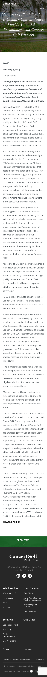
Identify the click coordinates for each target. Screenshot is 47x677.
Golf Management (10, 625)
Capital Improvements (9, 635)
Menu (42, 8)
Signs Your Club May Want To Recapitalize (32, 599)
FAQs (5, 603)
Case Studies (29, 593)
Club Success (31, 588)
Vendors (6, 607)
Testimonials (8, 598)
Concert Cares (26, 659)
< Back (6, 63)
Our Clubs (30, 619)
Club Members (30, 611)
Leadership (7, 659)
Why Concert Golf (10, 593)
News (6, 649)
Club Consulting (9, 641)
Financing (7, 630)
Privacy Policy (38, 659)
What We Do (10, 588)
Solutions (8, 619)
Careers (16, 659)
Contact (28, 649)
